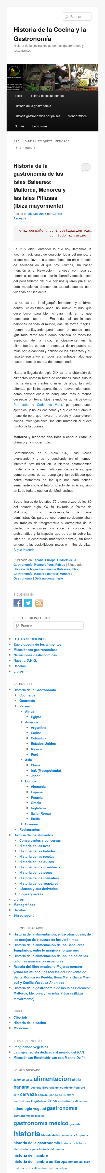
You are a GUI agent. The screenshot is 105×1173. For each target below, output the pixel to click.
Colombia (38, 738)
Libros (19, 671)
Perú (34, 754)
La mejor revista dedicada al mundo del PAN (49, 1052)
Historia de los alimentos (47, 95)
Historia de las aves (34, 845)
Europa (50, 560)
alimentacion (52, 1078)
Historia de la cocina (30, 1022)
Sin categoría (24, 915)
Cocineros (27, 695)
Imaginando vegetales (31, 1046)
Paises (60, 564)
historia (27, 1133)
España (38, 560)
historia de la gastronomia (37, 1142)
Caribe (36, 732)
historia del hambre (31, 1155)
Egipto (36, 716)
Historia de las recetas (36, 856)
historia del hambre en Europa (40, 1161)
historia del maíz (79, 1162)
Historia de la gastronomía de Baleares (42, 569)
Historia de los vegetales (38, 883)
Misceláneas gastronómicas (35, 649)
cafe (16, 1095)
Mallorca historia (46, 573)
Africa (29, 711)
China (35, 765)
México (36, 749)
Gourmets (27, 700)
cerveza (28, 1094)
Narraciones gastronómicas (35, 654)
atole (76, 1079)
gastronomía (62, 1107)
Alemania (38, 786)
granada (75, 1124)
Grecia (36, 802)
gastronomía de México (29, 1116)
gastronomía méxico (41, 1123)
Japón (36, 775)
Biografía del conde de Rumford (63, 1087)
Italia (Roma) (41, 813)
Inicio (18, 95)
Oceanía (31, 824)
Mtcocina (21, 1028)
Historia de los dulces (36, 861)
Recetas (20, 665)
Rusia (35, 818)
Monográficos (77, 116)
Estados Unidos (43, 743)
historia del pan (58, 1168)
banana (22, 1086)
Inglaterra (38, 808)
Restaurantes (29, 829)
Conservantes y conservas (40, 840)
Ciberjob (20, 1017)
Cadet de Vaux (49, 404)
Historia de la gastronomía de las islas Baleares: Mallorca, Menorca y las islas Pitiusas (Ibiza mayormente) (40, 186)
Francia (37, 797)
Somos (19, 126)
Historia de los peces (35, 872)
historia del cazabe (51, 1149)
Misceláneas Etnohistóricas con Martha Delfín (50, 1057)
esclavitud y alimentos (73, 1101)
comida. (43, 1095)
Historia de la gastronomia (33, 105)
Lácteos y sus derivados (38, 888)
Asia (28, 759)
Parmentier (22, 404)
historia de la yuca (26, 1149)
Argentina (38, 727)
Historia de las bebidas (37, 851)
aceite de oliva (23, 1080)
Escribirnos (39, 126)
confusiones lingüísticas (30, 1101)
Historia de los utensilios (39, 877)
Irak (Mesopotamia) (46, 770)
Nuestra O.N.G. (25, 660)
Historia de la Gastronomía (35, 689)
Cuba (52, 1100)
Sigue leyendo (26, 549)
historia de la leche (73, 1143)
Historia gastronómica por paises (37, 116)
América (31, 722)
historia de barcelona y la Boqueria (64, 1135)
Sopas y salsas (31, 894)
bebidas (36, 1087)
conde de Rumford (61, 1095)
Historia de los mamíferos (39, 867)
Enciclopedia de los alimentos (37, 644)
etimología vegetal (30, 1108)
